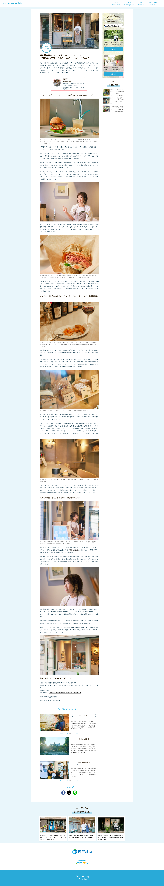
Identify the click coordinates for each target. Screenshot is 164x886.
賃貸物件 (113, 74)
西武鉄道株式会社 (82, 851)
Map (141, 3)
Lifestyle (153, 3)
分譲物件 (113, 49)
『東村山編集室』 (73, 550)
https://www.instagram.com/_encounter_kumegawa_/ (65, 692)
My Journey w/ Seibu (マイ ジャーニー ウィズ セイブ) (13, 3)
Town (129, 3)
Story (116, 3)
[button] (67, 733)
